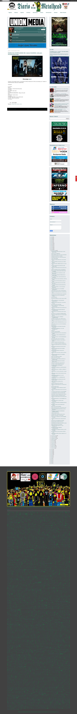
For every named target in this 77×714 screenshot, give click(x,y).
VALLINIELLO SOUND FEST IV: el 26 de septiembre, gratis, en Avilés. (60, 109)
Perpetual (33, 643)
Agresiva (37, 518)
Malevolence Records (37, 619)
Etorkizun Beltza (21, 571)
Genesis (43, 581)
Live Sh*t (8, 615)
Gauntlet (39, 581)
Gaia (46, 580)
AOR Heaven (56, 523)
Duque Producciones (45, 563)
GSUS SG (47, 585)
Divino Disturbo (15, 561)
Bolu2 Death (51, 538)
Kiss (22, 605)
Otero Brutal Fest (59, 640)
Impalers (45, 595)
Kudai (69, 606)
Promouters (9, 648)
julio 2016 (53, 440)
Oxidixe (37, 641)
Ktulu (63, 606)
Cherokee (34, 545)
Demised (11, 557)
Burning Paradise (61, 541)
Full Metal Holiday (21, 580)
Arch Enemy (32, 524)
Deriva (50, 557)
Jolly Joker (53, 601)
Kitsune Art (36, 605)
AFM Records (40, 517)
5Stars (29, 514)
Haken (55, 586)
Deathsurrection (53, 555)
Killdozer (34, 604)
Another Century (21, 523)
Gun (62, 585)
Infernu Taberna (26, 597)
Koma (68, 605)
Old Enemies (35, 638)
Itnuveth (15, 600)
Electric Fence (38, 566)
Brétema (31, 540)
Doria (67, 561)
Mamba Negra (62, 619)
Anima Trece (31, 522)
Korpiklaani (18, 606)
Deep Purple (9, 556)
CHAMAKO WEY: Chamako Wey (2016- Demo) (58, 414)
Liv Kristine (49, 614)
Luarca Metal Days (30, 616)
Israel (65, 599)
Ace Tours (44, 515)
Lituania (46, 614)
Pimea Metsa (49, 644)
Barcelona (37, 530)
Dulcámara (24, 563)
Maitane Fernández (66, 618)
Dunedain (29, 563)
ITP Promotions (20, 600)
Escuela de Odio (20, 570)
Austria (67, 527)
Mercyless (45, 623)
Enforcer (55, 568)
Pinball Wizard (54, 644)
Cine (42, 546)
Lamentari (60, 608)
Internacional (48, 12)
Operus (65, 639)
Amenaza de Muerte (59, 520)
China (19, 546)
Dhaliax (8, 559)
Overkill (21, 641)
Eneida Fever (42, 568)
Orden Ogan (13, 640)
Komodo (8, 606)
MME (62, 626)
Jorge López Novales (61, 601)
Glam (47, 582)
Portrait (55, 645)
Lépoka (45, 612)
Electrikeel (52, 566)
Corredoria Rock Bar (27, 548)
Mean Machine (30, 622)
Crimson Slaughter (65, 548)
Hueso (9, 594)
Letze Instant (11, 613)
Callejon (8, 543)
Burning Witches (67, 541)
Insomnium (37, 598)
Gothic (32, 583)
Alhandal (23, 519)
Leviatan (15, 613)
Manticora (27, 620)
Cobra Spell (24, 547)
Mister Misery (49, 626)
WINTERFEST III (53, 325)
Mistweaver (54, 626)
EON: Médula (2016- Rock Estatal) (56, 304)
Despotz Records (17, 558)
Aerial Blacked (30, 517)
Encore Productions (27, 568)
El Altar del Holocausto (27, 565)
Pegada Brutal (62, 642)
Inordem (69, 597)
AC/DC (36, 515)
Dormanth (8, 562)
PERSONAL (44, 643)
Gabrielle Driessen (39, 580)
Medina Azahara (35, 622)
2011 (51, 454)
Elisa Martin (13, 567)
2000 (33, 511)
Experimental (66, 572)
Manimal (9, 620)
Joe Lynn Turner (38, 601)
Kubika (66, 606)
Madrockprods (27, 618)
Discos (41, 12)
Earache (14, 564)
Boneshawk (31, 539)
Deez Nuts (14, 556)
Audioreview (54, 527)
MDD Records (25, 622)
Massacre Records (52, 621)
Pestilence (56, 643)
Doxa (23, 562)
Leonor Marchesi (39, 612)
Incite (52, 596)
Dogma (41, 561)
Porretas (51, 645)
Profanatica (39, 647)
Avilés (56, 528)
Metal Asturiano (15, 624)
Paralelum (27, 642)
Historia (16, 12)
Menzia (23, 623)
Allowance (56, 519)
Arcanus (27, 524)
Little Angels (42, 614)
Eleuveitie (8, 567)
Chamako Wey (9, 545)
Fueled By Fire (9, 580)
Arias (9, 525)
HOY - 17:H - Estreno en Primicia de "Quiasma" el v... (58, 343)
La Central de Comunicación (41, 607)
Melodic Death (57, 622)
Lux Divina (8, 617)
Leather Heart (18, 611)
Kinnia (17, 605)
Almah (64, 519)
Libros (56, 613)
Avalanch (27, 528)
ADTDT (16, 517)
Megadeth (43, 622)
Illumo (22, 595)
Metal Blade (22, 624)
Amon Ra (24, 521)
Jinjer (24, 601)
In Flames (17, 596)
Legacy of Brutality (35, 611)
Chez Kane (47, 545)
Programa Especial (55, 647)
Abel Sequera (65, 514)
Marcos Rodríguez (60, 620)
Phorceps (35, 644)
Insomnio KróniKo (32, 598)
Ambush (54, 520)
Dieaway (8, 560)
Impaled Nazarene (38, 595)
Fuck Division (63, 579)
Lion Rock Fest (17, 614)
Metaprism (48, 625)
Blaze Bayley (10, 537)
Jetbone (22, 601)
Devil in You (46, 558)
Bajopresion (56, 529)
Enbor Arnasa (16, 568)
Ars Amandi (31, 525)
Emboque (45, 567)
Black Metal (44, 534)
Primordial (19, 647)
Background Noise (35, 529)
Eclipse (32, 564)
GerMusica (54, 581)
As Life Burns (17, 526)
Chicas (55, 545)
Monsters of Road (40, 627)
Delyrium (8, 557)
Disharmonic (63, 560)
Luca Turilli (44, 616)
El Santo (67, 565)
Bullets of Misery (39, 541)
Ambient (47, 520)
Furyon (26, 580)
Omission (63, 638)
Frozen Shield (59, 579)
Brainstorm (66, 539)
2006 (51, 460)
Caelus (42, 542)
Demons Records (27, 557)
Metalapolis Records (23, 625)
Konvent (11, 606)
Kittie (40, 605)
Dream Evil (60, 562)
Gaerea (43, 580)
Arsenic (41, 525)
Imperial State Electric (55, 595)
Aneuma (58, 521)
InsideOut (17, 598)
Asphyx (55, 526)
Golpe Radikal (12, 583)
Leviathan (19, 613)
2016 (51, 249)
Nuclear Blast (15, 637)
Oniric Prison (19, 639)
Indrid (63, 596)
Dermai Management (56, 557)
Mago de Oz (50, 618)
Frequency (39, 579)
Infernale (16, 597)
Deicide (39, 556)
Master (57, 621)
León (30, 612)
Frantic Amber (20, 579)
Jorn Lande (12, 602)
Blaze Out (15, 537)
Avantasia (32, 528)
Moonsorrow (64, 627)
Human (17, 594)
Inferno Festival (20, 597)
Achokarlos (51, 515)
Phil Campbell (18, 644)
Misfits (45, 626)
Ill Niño (19, 595)
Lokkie (30, 615)
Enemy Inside (47, 568)
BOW (62, 539)
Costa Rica (37, 548)
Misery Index (40, 626)
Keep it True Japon (64, 603)
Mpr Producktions (40, 629)
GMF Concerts (57, 582)
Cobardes (20, 547)
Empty (8, 568)
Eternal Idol (67, 570)
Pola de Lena (27, 645)
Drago (38, 562)
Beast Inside (56, 531)
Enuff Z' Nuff (48, 569)
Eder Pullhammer (51, 564)
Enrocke (68, 568)
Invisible (18, 599)
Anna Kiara (67, 522)
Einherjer (11, 565)
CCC (15, 544)
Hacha (39, 586)
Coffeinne (37, 547)
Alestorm (13, 519)
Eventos (55, 12)
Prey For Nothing (50, 646)
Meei (40, 622)
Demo (15, 557)
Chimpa (15, 546)
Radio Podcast (63, 12)
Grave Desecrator (15, 584)
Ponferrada (42, 645)
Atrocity (31, 527)
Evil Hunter (67, 571)
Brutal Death (61, 540)
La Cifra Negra (50, 607)
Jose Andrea (17, 602)
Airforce (50, 518)
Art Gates (48, 525)
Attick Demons (42, 527)
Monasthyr (34, 627)
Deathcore (42, 555)
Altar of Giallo (23, 520)
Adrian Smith (9, 517)
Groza (28, 585)
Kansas (33, 603)
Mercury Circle (35, 623)
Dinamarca (26, 560)
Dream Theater (65, 562)
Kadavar (8, 603)
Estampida (39, 570)
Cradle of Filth (46, 548)
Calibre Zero (60, 542)
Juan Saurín (36, 602)
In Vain (38, 596)
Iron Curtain (32, 599)
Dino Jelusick (31, 560)
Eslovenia (30, 570)
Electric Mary (43, 566)
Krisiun (51, 606)
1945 (21, 511)
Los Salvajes (62, 615)
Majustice (13, 619)
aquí (30, 79)
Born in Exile (53, 539)
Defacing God (30, 556)
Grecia (40, 584)
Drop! (14, 563)
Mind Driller (24, 626)
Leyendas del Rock (42, 613)
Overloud (25, 641)
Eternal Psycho (9, 571)
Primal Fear (9, 647)
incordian (55, 596)
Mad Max (59, 617)
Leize (19, 612)
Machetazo (45, 617)
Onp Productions (41, 639)
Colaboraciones (42, 547)
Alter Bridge (28, 520)
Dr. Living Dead (27, 562)
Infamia (8, 597)
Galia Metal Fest (60, 580)
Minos (32, 626)
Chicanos (51, 545)
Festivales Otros (46, 575)
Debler (58, 555)
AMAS (43, 520)
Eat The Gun (24, 564)
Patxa (41, 642)
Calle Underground (66, 542)
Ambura (51, 520)
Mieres (8, 626)
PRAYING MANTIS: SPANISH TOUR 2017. (57, 421)
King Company (55, 604)
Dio (35, 560)
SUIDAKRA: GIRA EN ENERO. (55, 331)
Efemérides (65, 564)
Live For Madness (60, 614)
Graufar (8, 584)
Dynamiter (60, 563)
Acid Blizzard (56, 515)
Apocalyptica (11, 524)
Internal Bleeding (53, 598)
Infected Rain (12, 597)
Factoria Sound (49, 573)
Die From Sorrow (66, 559)
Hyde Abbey (59, 594)
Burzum (15, 542)
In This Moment (27, 596)
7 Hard (34, 514)
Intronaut (61, 598)
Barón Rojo (54, 530)
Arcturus (50, 524)
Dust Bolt (53, 563)
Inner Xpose (55, 597)
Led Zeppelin (29, 611)
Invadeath (67, 598)
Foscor (59, 578)
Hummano (27, 594)
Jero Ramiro (13, 601)
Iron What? (61, 599)
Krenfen (41, 606)
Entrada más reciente (12, 109)
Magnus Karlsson (43, 618)
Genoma (46, 581)
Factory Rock (56, 573)
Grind (15, 585)
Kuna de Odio (13, 607)
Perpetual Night (38, 643)
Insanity (13, 598)
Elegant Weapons (63, 566)
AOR (51, 523)
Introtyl (64, 598)
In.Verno (45, 596)
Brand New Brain (9, 540)
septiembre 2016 (54, 438)
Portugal (58, 645)
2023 (51, 240)
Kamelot (21, 603)
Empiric (68, 567)
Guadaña (55, 585)
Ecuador (39, 564)
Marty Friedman (29, 621)
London (34, 615)
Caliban (56, 542)
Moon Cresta (50, 627)
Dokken (45, 561)
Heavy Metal (36, 589)
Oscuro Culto (47, 640)
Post (67, 645)
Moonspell (68, 627)
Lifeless (64, 613)
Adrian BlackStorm (65, 516)
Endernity (35, 568)
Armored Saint (26, 525)
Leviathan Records (24, 613)
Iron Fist (40, 599)
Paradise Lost (16, 642)
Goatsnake (63, 582)
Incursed (59, 596)
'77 (7, 511)
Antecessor (26, 523)
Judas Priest (49, 602)
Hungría (42, 594)
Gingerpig (32, 582)
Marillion (8, 621)
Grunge (42, 585)
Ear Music (9, 564)
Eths (17, 571)
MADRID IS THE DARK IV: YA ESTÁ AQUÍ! (57, 415)
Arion (15, 525)
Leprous (48, 612)
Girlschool (42, 582)
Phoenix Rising (30, 644)
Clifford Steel (8, 547)
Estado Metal (34, 570)
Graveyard (31, 584)
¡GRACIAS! (53, 330)
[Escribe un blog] (13, 102)
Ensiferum (8, 569)
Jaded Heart (49, 600)
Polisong (31, 645)
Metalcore (29, 625)
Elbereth (15, 566)
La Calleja (33, 607)
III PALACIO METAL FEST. (55, 386)
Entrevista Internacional (40, 569)
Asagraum (22, 526)
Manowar (19, 620)
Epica (63, 569)
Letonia (66, 612)
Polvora (39, 645)
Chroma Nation (26, 546)
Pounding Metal (9, 646)
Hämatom (62, 586)
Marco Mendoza (47, 620)
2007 (51, 459)
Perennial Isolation (20, 643)
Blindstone (30, 537)
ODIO (18, 638)
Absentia (25, 515)
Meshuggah (59, 623)
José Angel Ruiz (24, 602)
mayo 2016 (53, 443)
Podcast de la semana (15, 645)
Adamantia (38, 516)
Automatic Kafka (10, 528)
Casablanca (54, 543)
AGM (24, 518)
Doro (12, 562)
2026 (46, 512)
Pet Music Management (61, 643)
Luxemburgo (12, 617)
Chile (11, 546)
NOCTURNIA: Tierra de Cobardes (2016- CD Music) (58, 394)
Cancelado (20, 543)
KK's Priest (49, 605)
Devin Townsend (66, 558)
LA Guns (68, 607)
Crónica (28, 549)
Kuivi (8, 607)
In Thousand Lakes (33, 596)
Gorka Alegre (27, 583)
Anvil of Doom (41, 523)
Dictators (61, 559)
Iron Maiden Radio (50, 599)
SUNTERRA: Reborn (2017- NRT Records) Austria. (58, 257)
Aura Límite (59, 527)
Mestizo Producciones (65, 623)
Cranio (50, 548)
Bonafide (67, 538)
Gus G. (18, 586)
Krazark (33, 606)
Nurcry (36, 637)
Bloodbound (64, 537)
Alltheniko (60, 519)
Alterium (32, 520)
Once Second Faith (9, 639)
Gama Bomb (67, 580)
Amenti (65, 520)
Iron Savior (56, 599)
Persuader (49, 643)
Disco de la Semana (45, 560)
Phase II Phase (9, 644)
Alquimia (15, 520)
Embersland (41, 567)
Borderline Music (43, 539)
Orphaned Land (36, 640)
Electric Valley (48, 566)
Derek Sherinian (45, 557)
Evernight (54, 571)
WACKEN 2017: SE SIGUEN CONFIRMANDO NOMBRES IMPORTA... (57, 411)
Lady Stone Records (49, 608)
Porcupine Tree (47, 645)
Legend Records (56, 611)
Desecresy (12, 558)
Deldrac (50, 556)
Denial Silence (37, 557)
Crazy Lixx (57, 548)
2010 (51, 455)
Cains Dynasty (51, 542)
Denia (33, 557)
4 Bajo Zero (12, 514)
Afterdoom (54, 517)
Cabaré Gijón (31, 542)
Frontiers (44, 579)
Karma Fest (36, 603)
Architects (41, 524)
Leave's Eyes (23, 611)
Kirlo (20, 605)
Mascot (46, 621)
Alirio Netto (47, 519)
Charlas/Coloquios (20, 545)
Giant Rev (16, 582)
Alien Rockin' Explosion (39, 519)
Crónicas (28, 12)
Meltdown (10, 623)
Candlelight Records (26, 543)
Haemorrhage (46, 586)
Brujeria (49, 540)
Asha (39, 526)
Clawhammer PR (65, 546)
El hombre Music (49, 565)
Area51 (53, 524)
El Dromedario (43, 565)
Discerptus (39, 560)
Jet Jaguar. (17, 601)
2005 (40, 511)
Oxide (34, 641)
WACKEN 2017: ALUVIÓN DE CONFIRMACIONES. (58, 313)
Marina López (18, 621)
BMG (41, 538)
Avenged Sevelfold (46, 528)
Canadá (11, 543)
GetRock (69, 581)
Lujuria (58, 616)
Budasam (27, 541)
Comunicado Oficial (62, 547)
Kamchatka (17, 603)
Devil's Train (56, 558)
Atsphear (37, 527)
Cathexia (10, 544)
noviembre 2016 (54, 435)
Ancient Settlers (37, 521)
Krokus (57, 606)
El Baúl (39, 565)
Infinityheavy (36, 597)
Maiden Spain (60, 618)
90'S (42, 514)
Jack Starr (44, 600)
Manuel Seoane (37, 620)
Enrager (65, 568)
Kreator (37, 606)
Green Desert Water (56, 584)
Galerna (56, 580)
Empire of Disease (63, 567)
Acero (48, 515)
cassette (66, 543)
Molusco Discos (25, 627)
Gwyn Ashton (29, 586)
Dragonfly (42, 562)
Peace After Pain (46, 642)
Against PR (63, 517)
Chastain (25, 545)
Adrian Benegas (59, 516)
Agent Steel (15, 518)
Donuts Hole (53, 561)
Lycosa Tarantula (18, 617)
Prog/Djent (47, 647)
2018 (18, 512)
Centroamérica (47, 544)
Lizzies (18, 615)
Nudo (20, 637)
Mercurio (30, 623)
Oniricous (23, 639)
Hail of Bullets (51, 586)
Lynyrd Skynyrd (29, 617)
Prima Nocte (67, 646)
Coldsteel (48, 547)
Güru (14, 586)
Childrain (63, 545)
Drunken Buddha (18, 563)
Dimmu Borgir (21, 560)
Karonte (41, 603)
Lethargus (62, 612)
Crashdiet (54, 548)
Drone (11, 563)
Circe (45, 546)
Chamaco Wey (65, 544)
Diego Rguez (13, 560)
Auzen (23, 528)
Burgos (51, 541)
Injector (48, 597)
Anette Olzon (54, 521)
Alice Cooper (32, 519)
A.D (61, 514)
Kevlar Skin (11, 604)
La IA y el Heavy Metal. (57, 98)
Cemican (32, 544)
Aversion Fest (52, 528)
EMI (49, 567)
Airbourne (46, 518)
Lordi (37, 615)
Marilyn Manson (13, 621)
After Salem (49, 517)
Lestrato (52, 612)
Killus (43, 604)
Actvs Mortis (19, 516)
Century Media (53, 544)
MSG (52, 629)
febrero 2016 (53, 446)
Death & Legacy (10, 555)
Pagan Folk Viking (55, 641)
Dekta (42, 556)
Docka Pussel (28, 561)
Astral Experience (65, 526)
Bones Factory (18, 539)
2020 (51, 244)
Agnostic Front (28, 518)
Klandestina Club (53, 605)
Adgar (49, 516)
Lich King (60, 613)
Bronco (39, 540)
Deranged (41, 557)
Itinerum (11, 600)
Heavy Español (28, 589)
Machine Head (50, 617)
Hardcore (60, 587)
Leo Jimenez (26, 612)
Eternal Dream (56, 570)
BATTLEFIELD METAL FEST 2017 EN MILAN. (57, 338)
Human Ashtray (22, 594)
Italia (8, 600)
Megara (48, 622)
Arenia (60, 524)
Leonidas (34, 612)
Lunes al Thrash (67, 616)
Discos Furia (51, 560)
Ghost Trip (12, 582)
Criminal (61, 548)
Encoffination (21, 568)
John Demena (49, 601)
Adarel (46, 516)
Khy (17, 604)
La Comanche (55, 607)
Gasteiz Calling (28, 581)
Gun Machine (66, 585)
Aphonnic (68, 523)
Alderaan (68, 518)
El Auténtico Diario (34, 565)
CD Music (18, 544)
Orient (17, 640)
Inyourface (22, 599)
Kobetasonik (64, 605)
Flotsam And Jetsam (19, 578)
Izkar (40, 600)
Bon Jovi (63, 538)
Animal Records (36, 522)
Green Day (50, 584)
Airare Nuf (41, 518)
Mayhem (16, 622)
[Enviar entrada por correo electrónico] (10, 102)
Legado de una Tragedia (43, 611)
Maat (41, 617)
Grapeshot (62, 583)
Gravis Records (36, 584)
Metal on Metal (59, 624)
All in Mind (51, 519)
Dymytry (57, 563)
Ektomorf (18, 565)
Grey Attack (65, 584)
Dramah (57, 562)
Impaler (42, 595)
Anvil (37, 523)
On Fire (67, 638)
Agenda (10, 12)
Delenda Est (54, 556)
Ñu (43, 637)
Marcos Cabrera (53, 620)
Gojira (8, 583)
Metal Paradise (65, 624)
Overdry (17, 641)
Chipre (22, 546)
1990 (23, 511)
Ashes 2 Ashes (43, 526)
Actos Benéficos (12, 516)
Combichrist (57, 547)
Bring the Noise (35, 540)
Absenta (22, 515)
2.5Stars (30, 511)
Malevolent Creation (45, 619)
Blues (34, 538)
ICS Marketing (12, 595)
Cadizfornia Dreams (37, 542)
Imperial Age (49, 595)
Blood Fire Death (50, 537)
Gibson (20, 582)
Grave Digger (21, 584)
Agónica (33, 518)
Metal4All (17, 625)
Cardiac (44, 543)
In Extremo (12, 596)
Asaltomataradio (27, 526)
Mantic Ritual (23, 620)
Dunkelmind (38, 563)
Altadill (19, 520)
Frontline (49, 579)
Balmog (65, 529)
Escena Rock (14, 570)
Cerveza (60, 544)
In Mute (21, 596)
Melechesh (52, 622)
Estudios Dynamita (49, 570)
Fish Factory (31, 577)
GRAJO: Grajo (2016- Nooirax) (55, 357)
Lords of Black (41, 615)
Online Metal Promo (28, 639)
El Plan (58, 565)
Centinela (42, 544)
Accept (39, 515)
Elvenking (28, 567)
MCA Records (20, 622)
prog (42, 647)
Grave (11, 584)
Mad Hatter (55, 617)
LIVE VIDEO (13, 615)
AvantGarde (37, 528)
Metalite (34, 625)
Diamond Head (12, 559)
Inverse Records (9, 599)
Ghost (9, 582)
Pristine (28, 647)
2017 (51, 248)
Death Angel (16, 555)
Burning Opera (55, 541)
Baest (45, 529)
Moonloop (59, 627)
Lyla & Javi (24, 617)
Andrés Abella (49, 521)
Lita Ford (38, 614)
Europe (29, 571)
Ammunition (14, 521)
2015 (51, 449)
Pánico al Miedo (67, 641)
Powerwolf (25, 646)
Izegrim (37, 600)
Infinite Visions (32, 597)
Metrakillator (56, 625)
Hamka (65, 586)
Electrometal (58, 566)
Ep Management (55, 569)
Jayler (67, 600)
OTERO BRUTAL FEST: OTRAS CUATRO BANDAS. (58, 290)
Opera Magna (55, 639)
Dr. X (36, 562)
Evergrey (50, 571)
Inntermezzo (60, 597)
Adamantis (42, 516)
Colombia (52, 547)
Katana (55, 603)
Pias (42, 644)
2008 (51, 458)
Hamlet (69, 586)
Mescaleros (50, 623)
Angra (21, 522)
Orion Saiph (30, 640)
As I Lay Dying (12, 526)
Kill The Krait (30, 604)
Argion (69, 524)
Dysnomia (68, 563)
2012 (51, 453)
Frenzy (35, 579)
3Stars (68, 512)
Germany (50, 581)
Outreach (9, 641)
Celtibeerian (27, 544)
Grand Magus (47, 583)
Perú (52, 643)
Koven (22, 606)
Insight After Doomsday (24, 598)
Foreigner (50, 578)
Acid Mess (60, 515)
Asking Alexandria (51, 526)
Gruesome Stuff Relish (35, 585)
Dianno (17, 559)
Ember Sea (37, 567)
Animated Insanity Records (44, 522)
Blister (34, 537)
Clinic (12, 547)
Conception (67, 547)
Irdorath (26, 599)
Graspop (67, 583)
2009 (50, 511)
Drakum (53, 562)
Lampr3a (67, 608)
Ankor (64, 522)
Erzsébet (9, 570)
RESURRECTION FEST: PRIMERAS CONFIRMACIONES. (56, 428)
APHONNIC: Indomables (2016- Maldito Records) (58, 318)
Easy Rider (19, 564)
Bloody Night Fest (22, 538)
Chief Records (59, 545)
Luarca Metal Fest (38, 616)
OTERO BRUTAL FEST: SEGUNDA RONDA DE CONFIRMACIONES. (58, 310)
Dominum (49, 561)
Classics (60, 546)
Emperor (58, 567)
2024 (51, 239)
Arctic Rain (46, 524)
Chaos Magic (14, 545)
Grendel (61, 584)
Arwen (8, 526)
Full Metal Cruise (14, 580)
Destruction (33, 558)
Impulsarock (66, 595)
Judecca (55, 602)
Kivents (43, 605)
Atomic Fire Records (22, 527)
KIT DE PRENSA (32, 605)
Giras (36, 582)
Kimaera (51, 604)
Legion (60, 611)
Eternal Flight (62, 570)
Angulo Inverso (26, 522)
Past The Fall (33, 642)
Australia (63, 527)
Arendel (57, 524)
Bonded (8, 539)
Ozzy (44, 641)
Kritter (54, 606)
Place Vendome (64, 644)
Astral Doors (59, 526)
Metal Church (28, 624)
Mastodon (8, 622)
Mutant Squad (18, 630)
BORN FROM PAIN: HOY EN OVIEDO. (56, 424)
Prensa (40, 646)
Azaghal (13, 529)
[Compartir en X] (14, 102)
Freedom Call (30, 579)
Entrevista (22, 569)
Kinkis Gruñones (13, 605)
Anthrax (30, 523)
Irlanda (29, 599)
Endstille (38, 568)
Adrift (13, 517)
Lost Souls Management (10, 616)
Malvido (57, 619)
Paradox (21, 642)
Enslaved (12, 569)
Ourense (69, 640)
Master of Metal (62, 621)
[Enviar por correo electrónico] (12, 102)
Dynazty (64, 563)
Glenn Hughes (51, 582)
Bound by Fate (58, 539)
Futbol (29, 580)
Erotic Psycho (68, 569)
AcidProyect (65, 515)
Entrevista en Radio (30, 569)
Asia (46, 526)
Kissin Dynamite (27, 605)
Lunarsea (62, 616)
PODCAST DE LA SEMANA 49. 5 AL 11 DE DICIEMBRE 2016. (57, 375)
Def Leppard (25, 556)
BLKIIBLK (37, 537)
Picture (45, 644)
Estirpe (44, 570)
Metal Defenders (33, 624)
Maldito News (22, 619)
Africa (46, 517)
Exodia (53, 572)
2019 (51, 245)
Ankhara (59, 522)
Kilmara (47, 604)
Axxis (68, 528)
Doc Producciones (21, 561)
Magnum (39, 618)
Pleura (68, 644)
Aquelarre (23, 524)
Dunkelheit (34, 563)
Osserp (51, 640)
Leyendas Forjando (50, 613)
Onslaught (47, 639)
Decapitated (62, 555)
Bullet (34, 541)
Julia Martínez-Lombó (64, 602)
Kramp (30, 606)
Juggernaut (58, 602)
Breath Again (27, 540)
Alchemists (64, 518)
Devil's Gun (51, 558)
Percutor (15, 643)
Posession (63, 645)
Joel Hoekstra (44, 601)
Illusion (25, 595)
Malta (50, 619)
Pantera (8, 642)
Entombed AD (16, 569)
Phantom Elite (67, 643)
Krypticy (61, 606)
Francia (8, 579)
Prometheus (67, 647)
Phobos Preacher (24, 644)
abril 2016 (53, 444)
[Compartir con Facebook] (15, 102)
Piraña (60, 644)
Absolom (29, 515)
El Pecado (54, 565)
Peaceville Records (52, 642)
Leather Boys (12, 611)
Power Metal (15, 646)
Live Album (54, 614)
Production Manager (33, 647)
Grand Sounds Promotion (54, 583)
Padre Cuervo (48, 641)
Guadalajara (51, 585)
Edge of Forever (56, 564)
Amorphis (28, 521)
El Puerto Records (62, 565)
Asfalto (36, 526)
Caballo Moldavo (25, 542)
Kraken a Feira (26, 606)
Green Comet (45, 584)
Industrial (66, 596)
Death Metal (31, 555)
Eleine (68, 566)
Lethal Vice (57, 612)
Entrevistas (35, 12)
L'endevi (22, 607)
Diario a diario (22, 559)
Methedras (52, 625)
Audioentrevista (48, 527)
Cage (44, 542)
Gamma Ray (9, 581)
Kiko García (25, 604)
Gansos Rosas (18, 581)
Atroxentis (34, 527)
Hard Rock (50, 587)
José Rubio (30, 602)
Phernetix (13, 644)
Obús (67, 637)
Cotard (42, 548)
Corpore (23, 548)
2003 (38, 511)
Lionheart (30, 614)
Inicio (28, 109)
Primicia (14, 647)
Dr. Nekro (32, 562)
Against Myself (58, 517)
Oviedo (30, 641)
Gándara (14, 581)
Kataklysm (52, 603)
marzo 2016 (53, 445)
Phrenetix (38, 644)
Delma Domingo (67, 556)
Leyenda (29, 613)
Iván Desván (32, 600)
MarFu (68, 620)
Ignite (16, 595)
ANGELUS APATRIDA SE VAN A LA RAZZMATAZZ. (58, 269)
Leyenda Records (35, 613)
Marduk (64, 620)
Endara (32, 568)
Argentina (64, 524)
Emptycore (11, 568)
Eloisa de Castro (23, 567)
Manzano (41, 620)
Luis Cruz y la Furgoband (53, 616)
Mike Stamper (13, 626)
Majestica (10, 619)
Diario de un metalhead (31, 559)
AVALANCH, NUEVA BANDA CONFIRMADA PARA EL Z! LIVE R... (59, 403)
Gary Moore (23, 581)
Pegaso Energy (67, 642)
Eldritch (22, 566)
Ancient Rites (32, 521)
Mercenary (26, 623)
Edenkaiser (46, 564)
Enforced (52, 568)
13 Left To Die (15, 511)
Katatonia (59, 603)
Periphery (29, 643)
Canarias (16, 543)
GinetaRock (28, 582)
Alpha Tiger (11, 520)
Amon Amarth (19, 521)
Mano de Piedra (13, 620)
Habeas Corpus (35, 586)
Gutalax (22, 586)
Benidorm (40, 532)
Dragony (50, 562)
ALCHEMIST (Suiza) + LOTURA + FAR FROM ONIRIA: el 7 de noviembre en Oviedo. (59, 52)
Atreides (27, 527)
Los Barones (51, 615)
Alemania (8, 519)
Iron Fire (37, 599)
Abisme (11, 515)
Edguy (61, 564)
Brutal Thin (15, 541)
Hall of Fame (58, 586)
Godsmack (67, 582)
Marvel (34, 621)
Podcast (8, 645)
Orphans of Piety (41, 640)
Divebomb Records (9, 561)
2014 (67, 511)
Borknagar (48, 539)
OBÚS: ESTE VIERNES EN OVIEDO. (56, 356)
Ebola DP (28, 564)
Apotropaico (18, 524)
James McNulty (60, 600)
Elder (19, 566)
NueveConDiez (24, 637)
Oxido (41, 641)
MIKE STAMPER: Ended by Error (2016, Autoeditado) (58, 254)
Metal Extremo (39, 624)
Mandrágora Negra (67, 619)
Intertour (57, 598)
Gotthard (36, 583)
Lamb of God (55, 608)
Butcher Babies (20, 542)
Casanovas (59, 543)
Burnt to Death (10, 542)
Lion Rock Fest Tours (24, 614)
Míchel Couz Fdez (66, 625)
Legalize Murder (51, 611)
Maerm (35, 618)
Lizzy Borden (22, 615)
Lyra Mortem (35, 617)
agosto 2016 (53, 439)
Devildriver (61, 558)
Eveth (58, 571)
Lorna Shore (46, 615)
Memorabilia (14, 623)
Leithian (15, 612)
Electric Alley (26, 566)
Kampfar (24, 603)
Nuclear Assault (9, 637)
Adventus (20, 517)
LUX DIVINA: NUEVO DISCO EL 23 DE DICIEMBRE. (58, 391)
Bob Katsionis (46, 538)
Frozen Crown (54, 579)
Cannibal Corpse (32, 543)
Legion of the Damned (66, 611)
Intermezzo (48, 598)
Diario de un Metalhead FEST (42, 559)
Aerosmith (35, 517)
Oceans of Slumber (10, 638)
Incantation (48, 596)
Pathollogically (38, 642)
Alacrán (53, 518)
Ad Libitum (28, 516)
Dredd (8, 563)
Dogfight (38, 561)
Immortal (33, 595)
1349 (18, 511)
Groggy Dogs (20, 585)
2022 (32, 512)
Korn (14, 606)
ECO (36, 564)
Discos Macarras (57, 560)
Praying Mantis (31, 646)
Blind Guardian (21, 537)
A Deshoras (51, 514)
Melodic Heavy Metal (66, 622)
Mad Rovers (64, 617)
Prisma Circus (23, 647)
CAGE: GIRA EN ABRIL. (54, 258)
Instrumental (42, 598)
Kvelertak (17, 607)
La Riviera (9, 608)
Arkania (18, 525)
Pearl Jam (57, 642)
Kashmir (48, 603)
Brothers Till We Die (44, 540)
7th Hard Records (38, 514)
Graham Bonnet (41, 583)
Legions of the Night (10, 612)
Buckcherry (23, 541)
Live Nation (66, 614)
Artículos (62, 525)
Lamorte (64, 608)
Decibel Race (67, 555)
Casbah (63, 543)
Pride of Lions (61, 646)
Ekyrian (22, 565)
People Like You (10, 643)
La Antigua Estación (27, 607)
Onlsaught (36, 639)
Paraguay (24, 642)
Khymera (21, 604)
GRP (30, 585)
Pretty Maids (45, 646)
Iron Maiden (44, 599)
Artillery (68, 525)
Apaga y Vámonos (62, 523)
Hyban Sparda (46, 594)
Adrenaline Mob (53, 516)
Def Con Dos (20, 556)
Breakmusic (22, 540)
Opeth (68, 639)
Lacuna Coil (31, 608)
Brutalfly (19, 541)
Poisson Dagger (22, 645)
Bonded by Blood (12, 539)
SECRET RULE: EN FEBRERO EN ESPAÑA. (57, 420)
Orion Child (25, 640)
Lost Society (67, 615)
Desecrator (8, 558)
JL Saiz (28, 601)
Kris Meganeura (45, 606)
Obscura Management (56, 637)
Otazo (54, 640)
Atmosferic (16, 527)
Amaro (39, 520)
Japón (64, 600)
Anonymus (16, 523)
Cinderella (38, 546)
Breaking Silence (18, 540)
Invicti (14, 599)
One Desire (14, 639)
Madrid (22, 618)
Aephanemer (25, 517)
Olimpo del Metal (44, 638)
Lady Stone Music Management (39, 608)
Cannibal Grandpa (39, 543)
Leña (21, 612)
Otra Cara (65, 640)
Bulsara (44, 541)
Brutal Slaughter (9, 541)
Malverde (53, 619)
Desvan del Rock (39, 558)
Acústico (24, 516)
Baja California (50, 529)
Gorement (23, 583)
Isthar (68, 599)
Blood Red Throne (58, 537)
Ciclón (31, 546)
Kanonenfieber (28, 603)
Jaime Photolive (54, 600)
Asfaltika (33, 526)
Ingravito (45, 597)
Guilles (60, 585)
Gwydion (25, 586)
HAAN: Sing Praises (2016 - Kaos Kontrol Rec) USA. (58, 407)
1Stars (26, 511)
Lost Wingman (16, 616)
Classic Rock (55, 546)
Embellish (32, 567)
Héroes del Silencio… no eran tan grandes (60, 93)
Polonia (35, 645)
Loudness (24, 616)
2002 (36, 511)
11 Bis (10, 511)
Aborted (14, 515)
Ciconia (34, 546)
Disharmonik (67, 560)
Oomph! (51, 639)
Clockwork (15, 547)
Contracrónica (14, 548)
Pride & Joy (56, 646)
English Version (60, 568)
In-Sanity (41, 596)
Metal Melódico (53, 624)
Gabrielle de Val (34, 580)
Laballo (19, 608)
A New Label (57, 514)
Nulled (33, 637)
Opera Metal (61, 639)
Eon (51, 569)
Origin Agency (21, 640)
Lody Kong (26, 615)
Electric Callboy (32, 566)
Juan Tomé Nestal (42, 602)
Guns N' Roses (9, 586)
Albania (56, 518)
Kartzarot (44, 603)
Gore (15, 583)
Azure (30, 529)
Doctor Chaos (34, 561)
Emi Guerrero (53, 567)
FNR (35, 578)
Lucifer (48, 616)
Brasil (13, 540)
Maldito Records (28, 619)
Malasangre (17, 619)
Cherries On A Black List (41, 545)
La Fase (65, 607)
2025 (51, 238)
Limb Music (12, 614)
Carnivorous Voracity (49, 543)
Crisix (10, 549)
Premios (35, 646)
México (60, 625)
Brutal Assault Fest (55, 540)
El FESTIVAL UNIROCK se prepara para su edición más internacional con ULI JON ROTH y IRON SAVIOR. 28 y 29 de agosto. (61, 104)
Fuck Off (67, 579)
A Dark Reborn (46, 514)
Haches (42, 586)
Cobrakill (29, 547)
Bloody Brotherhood (11, 538)
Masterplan (67, 621)
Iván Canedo (27, 600)
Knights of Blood (59, 605)
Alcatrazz (59, 518)
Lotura (21, 616)
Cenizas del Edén (37, 544)
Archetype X (37, 524)
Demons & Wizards (20, 557)
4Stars (23, 514)
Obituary (46, 637)
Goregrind (18, 583)
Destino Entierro (28, 558)
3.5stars (63, 512)
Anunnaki (34, 523)
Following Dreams (41, 578)
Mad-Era (13, 618)
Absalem (18, 515)
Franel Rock (13, 579)
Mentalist (19, 623)
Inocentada (64, 597)
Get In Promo (59, 581)
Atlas (12, 527)
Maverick (12, 622)
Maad (39, 617)
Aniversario (51, 522)
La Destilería (61, 607)
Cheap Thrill (29, 545)
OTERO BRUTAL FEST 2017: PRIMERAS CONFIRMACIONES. (57, 317)
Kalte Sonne (13, 603)
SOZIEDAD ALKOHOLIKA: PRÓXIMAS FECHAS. (58, 395)
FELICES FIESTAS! (54, 297)
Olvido (54, 638)
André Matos (44, 521)
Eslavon (26, 570)
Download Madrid (18, 562)
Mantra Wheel (32, 620)
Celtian (22, 544)
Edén (42, 564)
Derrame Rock (62, 557)
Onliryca (33, 639)
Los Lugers (56, 615)
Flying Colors (26, 578)
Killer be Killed (39, 604)
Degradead (35, 556)
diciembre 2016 (54, 250)
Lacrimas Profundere (25, 608)
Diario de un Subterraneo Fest (53, 559)
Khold (15, 604)
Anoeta (12, 523)
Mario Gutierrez (23, 621)
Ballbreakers (61, 529)
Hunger (34, 594)
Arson (44, 525)
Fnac (32, 578)
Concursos (9, 548)
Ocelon (15, 638)
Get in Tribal (64, 581)
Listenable (33, 614)
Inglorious (40, 597)
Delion (58, 556)
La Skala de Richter (14, 608)
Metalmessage (43, 625)
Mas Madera (38, 621)
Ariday (12, 525)
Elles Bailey (18, 567)
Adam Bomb (34, 516)
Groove (24, 585)
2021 (51, 243)
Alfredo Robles (18, 519)
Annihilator (8, 523)
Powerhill (22, 646)
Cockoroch (33, 547)
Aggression (20, 518)
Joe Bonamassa (32, 601)
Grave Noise (26, 584)
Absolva (32, 515)
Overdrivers (13, 641)
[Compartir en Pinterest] (16, 102)
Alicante (27, 519)
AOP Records (47, 523)
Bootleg (38, 539)
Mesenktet (54, 623)
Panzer (12, 642)
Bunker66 (47, 541)
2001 (51, 463)
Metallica (38, 625)
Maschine (43, 621)
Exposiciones (9, 573)
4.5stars (17, 514)
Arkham (21, 525)
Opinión (22, 12)
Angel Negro (63, 521)
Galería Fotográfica (51, 580)
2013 (64, 511)
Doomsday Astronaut (62, 561)
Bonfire (35, 539)
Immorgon (29, 595)
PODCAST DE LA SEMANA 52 (55, 253)
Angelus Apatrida (14, 522)
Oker (31, 638)
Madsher (32, 618)
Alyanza (35, 520)
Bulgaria (31, 541)
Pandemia (61, 641)
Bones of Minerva (25, 539)
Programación (62, 647)
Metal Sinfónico (11, 625)
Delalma (46, 556)
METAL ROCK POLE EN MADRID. (56, 406)
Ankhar (56, 522)
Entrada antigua (43, 109)
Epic (60, 569)
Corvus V (33, 548)
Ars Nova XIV (36, 525)
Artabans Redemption (56, 525)
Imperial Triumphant (61, 595)
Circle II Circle (49, 546)
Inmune (52, 597)
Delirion (61, 556)
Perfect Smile (25, 643)
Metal (8, 624)
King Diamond (61, 604)
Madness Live (17, 618)
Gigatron (23, 582)
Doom (57, 561)
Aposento (15, 524)
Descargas (67, 557)
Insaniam (9, 598)
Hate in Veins (23, 588)
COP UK (19, 548)
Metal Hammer (47, 624)
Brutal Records (66, 540)
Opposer (8, 640)
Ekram (15, 565)
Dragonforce (46, 562)
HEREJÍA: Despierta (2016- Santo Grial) (57, 383)
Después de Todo (23, 558)
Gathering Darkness (34, 581)
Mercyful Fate (40, 623)
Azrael (26, 529)
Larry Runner (13, 610)
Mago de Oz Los (55, 618)
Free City (25, 579)
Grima (12, 585)
